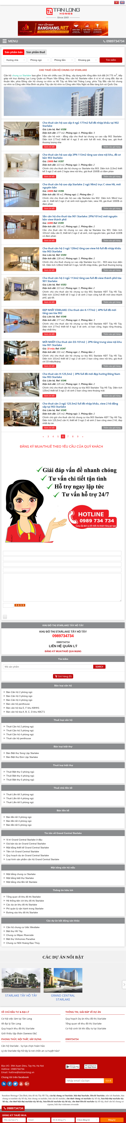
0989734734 (115, 41)
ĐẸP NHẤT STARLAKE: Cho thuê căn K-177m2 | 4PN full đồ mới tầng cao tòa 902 (79, 311)
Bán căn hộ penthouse (18, 704)
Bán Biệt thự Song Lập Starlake (22, 753)
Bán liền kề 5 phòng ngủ (19, 825)
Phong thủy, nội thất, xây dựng (21, 1039)
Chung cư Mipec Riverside (20, 935)
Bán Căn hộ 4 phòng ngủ (19, 700)
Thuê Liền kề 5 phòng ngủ (20, 802)
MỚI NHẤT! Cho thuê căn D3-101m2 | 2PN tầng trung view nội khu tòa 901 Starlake (82, 343)
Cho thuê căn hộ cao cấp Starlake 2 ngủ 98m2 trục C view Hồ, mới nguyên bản (81, 186)
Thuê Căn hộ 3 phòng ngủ (20, 730)
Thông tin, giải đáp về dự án (83, 1011)
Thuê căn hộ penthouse (18, 738)
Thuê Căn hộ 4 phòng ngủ (20, 734)
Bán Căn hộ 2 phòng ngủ (19, 692)
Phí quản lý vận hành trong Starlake (24, 908)
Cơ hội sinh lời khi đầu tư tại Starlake (85, 1028)
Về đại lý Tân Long (11, 1023)
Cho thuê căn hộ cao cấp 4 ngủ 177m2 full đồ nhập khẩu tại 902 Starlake (80, 124)
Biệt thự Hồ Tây (14, 931)
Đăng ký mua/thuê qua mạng (63, 651)
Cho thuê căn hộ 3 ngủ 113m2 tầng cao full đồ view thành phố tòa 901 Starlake (81, 279)
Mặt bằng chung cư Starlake (21, 874)
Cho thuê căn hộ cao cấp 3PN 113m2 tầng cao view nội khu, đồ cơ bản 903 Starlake (81, 156)
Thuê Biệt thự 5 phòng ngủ (20, 779)
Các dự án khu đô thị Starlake (21, 904)
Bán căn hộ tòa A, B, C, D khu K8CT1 (25, 711)
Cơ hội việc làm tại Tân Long (16, 1018)
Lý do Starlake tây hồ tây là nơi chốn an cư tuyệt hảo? (30, 1050)
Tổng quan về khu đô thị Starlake (23, 896)
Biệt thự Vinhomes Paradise (20, 939)
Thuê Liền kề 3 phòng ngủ (20, 794)
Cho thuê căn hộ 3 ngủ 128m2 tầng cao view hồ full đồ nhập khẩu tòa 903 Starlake (81, 250)
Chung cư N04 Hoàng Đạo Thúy (23, 943)
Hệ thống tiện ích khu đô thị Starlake (25, 900)
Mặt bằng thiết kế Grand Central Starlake (27, 847)
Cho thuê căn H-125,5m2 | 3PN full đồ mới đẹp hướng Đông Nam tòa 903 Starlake (81, 375)
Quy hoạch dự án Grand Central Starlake (27, 855)
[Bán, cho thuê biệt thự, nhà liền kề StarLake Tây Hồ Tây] (63, 18)
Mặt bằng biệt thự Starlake (20, 878)
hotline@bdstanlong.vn (21, 1072)
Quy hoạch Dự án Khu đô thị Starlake (85, 1018)
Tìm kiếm (111, 60)
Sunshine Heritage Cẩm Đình (15, 1095)
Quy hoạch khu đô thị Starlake (17, 1028)
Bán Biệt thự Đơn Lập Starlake (22, 757)
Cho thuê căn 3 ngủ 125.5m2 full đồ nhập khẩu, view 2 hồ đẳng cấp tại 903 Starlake (80, 405)
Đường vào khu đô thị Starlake (22, 912)
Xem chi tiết (49, 147)
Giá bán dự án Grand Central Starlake (26, 843)
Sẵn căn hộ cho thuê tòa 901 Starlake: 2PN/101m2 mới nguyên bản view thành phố (79, 218)
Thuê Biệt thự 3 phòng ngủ (20, 771)
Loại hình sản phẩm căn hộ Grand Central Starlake (32, 859)
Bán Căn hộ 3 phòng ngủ (19, 696)
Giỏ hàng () (65, 676)
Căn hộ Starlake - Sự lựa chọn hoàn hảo (23, 1045)
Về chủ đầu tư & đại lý (15, 1011)
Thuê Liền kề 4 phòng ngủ (20, 798)
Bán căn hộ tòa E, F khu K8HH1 (22, 708)
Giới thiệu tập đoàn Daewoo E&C (19, 1033)
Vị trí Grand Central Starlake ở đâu (24, 839)
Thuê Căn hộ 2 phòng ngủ (20, 726)
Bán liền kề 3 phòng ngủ (19, 817)
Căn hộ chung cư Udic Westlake (23, 927)
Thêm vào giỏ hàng (112, 147)
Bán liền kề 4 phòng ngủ (19, 821)
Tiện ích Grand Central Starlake (22, 851)
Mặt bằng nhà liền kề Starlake (21, 882)
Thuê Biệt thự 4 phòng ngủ (20, 775)
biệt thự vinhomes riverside (66, 1104)
